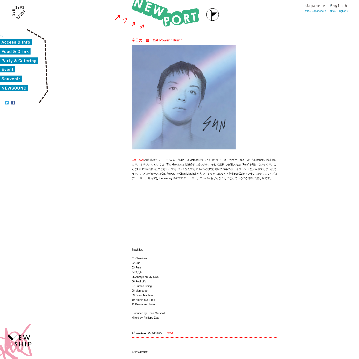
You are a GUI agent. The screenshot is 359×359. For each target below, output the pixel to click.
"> (1, 36)
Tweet (169, 332)
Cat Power (138, 159)
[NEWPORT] (167, 14)
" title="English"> (338, 6)
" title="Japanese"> (315, 6)
